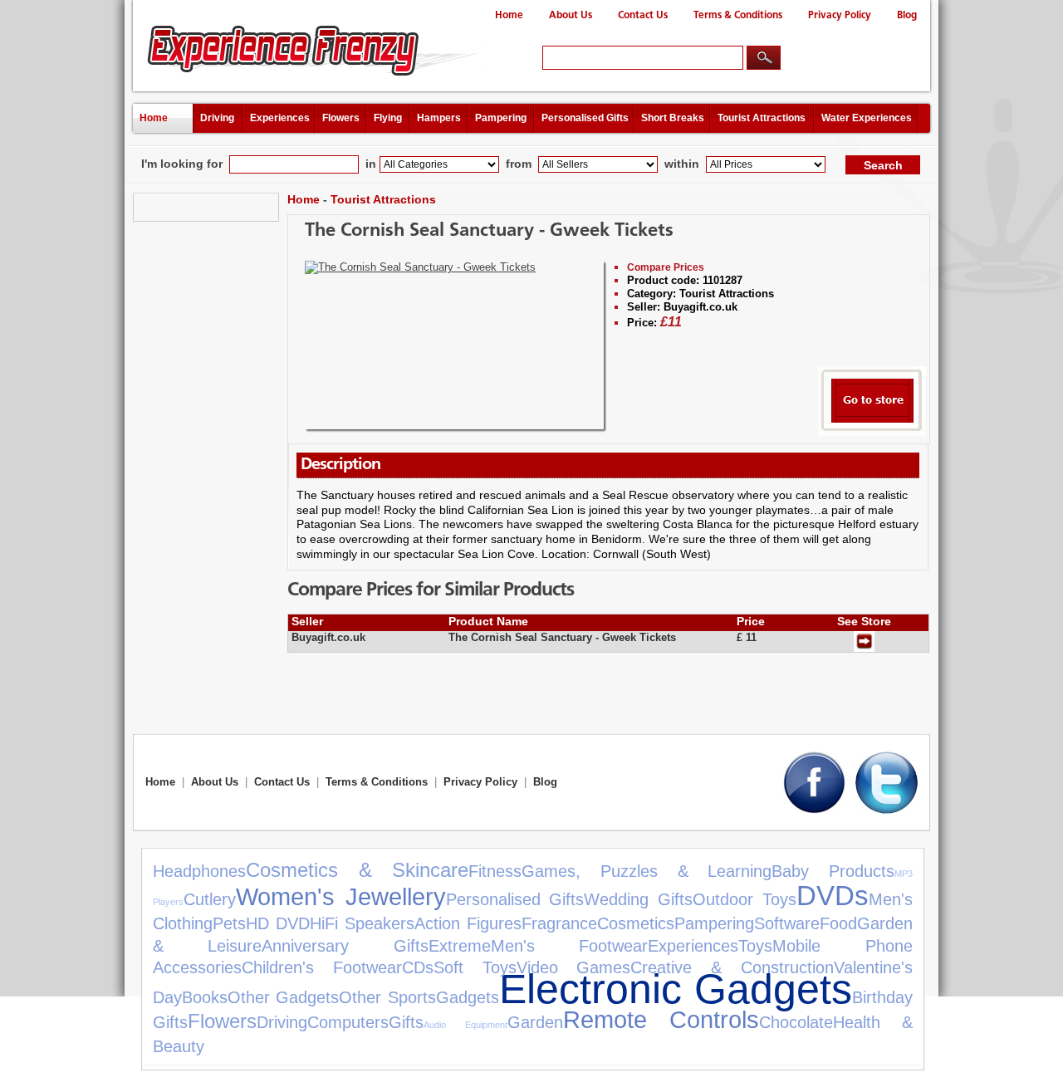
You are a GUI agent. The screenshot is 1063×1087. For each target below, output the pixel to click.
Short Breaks (672, 118)
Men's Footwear (569, 946)
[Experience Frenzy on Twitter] (886, 810)
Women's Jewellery (341, 897)
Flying (388, 118)
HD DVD (278, 923)
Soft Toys (475, 967)
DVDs (832, 895)
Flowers (341, 118)
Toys (755, 946)
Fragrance (559, 923)
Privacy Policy (839, 15)
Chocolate (796, 1022)
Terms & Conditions (737, 15)
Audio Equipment (465, 1025)
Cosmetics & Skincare (357, 870)
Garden (535, 1022)
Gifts (406, 1022)
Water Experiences (866, 118)
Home (509, 15)
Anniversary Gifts (345, 946)
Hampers (439, 118)
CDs (418, 967)
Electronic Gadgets (675, 988)
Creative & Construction (732, 967)
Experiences (280, 118)
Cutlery (210, 899)
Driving (217, 118)
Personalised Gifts (585, 118)
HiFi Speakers (362, 923)
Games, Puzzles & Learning (647, 871)
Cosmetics (635, 923)
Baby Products (833, 871)
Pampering (501, 118)
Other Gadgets (283, 997)
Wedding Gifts (638, 899)
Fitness (495, 871)
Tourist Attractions (762, 118)
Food (838, 923)
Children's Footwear (322, 967)
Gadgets (467, 997)
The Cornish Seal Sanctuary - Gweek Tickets (489, 231)
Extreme (460, 946)
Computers (348, 1022)
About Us (570, 15)
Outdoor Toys (744, 899)
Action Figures (468, 923)
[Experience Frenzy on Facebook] (814, 810)
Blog (907, 15)
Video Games (574, 967)
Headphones (199, 871)
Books (205, 997)
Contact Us (643, 15)
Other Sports (387, 997)
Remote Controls (661, 1019)
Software (787, 923)
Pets (229, 923)
